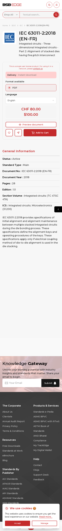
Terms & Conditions (13, 431)
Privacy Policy (10, 426)
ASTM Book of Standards (41, 428)
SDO (14, 25)
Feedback (38, 479)
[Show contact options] (58, 209)
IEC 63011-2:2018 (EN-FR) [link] (38, 25)
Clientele (7, 416)
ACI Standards (10, 479)
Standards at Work (12, 450)
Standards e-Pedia (43, 411)
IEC (21, 25)
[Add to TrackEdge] (18, 132)
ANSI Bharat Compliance (40, 438)
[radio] (9, 88)
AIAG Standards (10, 488)
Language (11, 94)
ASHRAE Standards (12, 498)
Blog (4, 460)
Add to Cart (42, 132)
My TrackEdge (41, 445)
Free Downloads (11, 446)
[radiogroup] (31, 87)
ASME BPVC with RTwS (46, 421)
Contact (37, 465)
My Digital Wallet (42, 450)
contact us (38, 68)
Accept (17, 523)
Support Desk (41, 474)
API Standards (10, 493)
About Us (7, 411)
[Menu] (57, 5)
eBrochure (8, 455)
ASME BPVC (40, 416)
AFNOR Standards (12, 483)
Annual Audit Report (13, 421)
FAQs (36, 470)
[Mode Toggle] (49, 5)
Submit (48, 383)
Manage (44, 523)
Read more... (45, 516)
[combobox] (11, 14)
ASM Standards (10, 503)
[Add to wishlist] (9, 132)
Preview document (32, 124)
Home (5, 25)
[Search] (56, 14)
